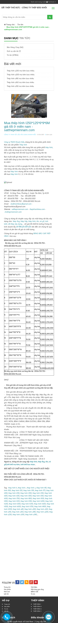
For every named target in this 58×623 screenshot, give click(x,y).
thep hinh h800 (40, 506)
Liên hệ (6, 594)
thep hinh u (31, 488)
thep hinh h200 (39, 501)
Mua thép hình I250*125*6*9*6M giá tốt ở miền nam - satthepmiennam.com (27, 126)
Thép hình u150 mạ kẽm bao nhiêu (20, 86)
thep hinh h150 (26, 501)
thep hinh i (21, 488)
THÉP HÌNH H (37, 606)
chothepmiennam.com (13, 212)
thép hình (49, 147)
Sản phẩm (7, 606)
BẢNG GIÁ (34, 592)
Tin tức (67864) (12, 55)
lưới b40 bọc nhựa (28, 464)
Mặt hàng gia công (37, 589)
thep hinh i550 (38, 496)
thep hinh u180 (30, 512)
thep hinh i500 (26, 496)
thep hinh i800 (26, 498)
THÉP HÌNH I (37, 604)
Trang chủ (10, 25)
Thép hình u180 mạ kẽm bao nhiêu (20, 78)
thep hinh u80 (18, 509)
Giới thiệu (34, 587)
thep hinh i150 (28, 490)
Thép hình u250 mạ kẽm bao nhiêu (20, 71)
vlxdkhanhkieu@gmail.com (20, 204)
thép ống (16, 221)
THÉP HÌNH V (37, 611)
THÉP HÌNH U (37, 609)
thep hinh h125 (14, 501)
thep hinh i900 (38, 498)
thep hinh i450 (14, 496)
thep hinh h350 (27, 504)
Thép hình (23, 145)
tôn (38, 221)
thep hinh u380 (31, 515)
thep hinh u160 (18, 512)
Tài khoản (51, 2)
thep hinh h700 (27, 506)
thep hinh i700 (14, 498)
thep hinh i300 (26, 493)
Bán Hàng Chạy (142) (15, 47)
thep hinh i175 (40, 490)
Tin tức (20, 25)
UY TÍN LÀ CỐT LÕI (23, 227)
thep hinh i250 (14, 493)
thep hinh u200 (42, 512)
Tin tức (6, 609)
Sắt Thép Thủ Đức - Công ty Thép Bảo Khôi (24, 7)
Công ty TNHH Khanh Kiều (14, 142)
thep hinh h (12, 488)
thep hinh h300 (14, 504)
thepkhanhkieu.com (37, 209)
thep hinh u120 (42, 509)
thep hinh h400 (40, 504)
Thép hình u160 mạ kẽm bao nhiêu (20, 82)
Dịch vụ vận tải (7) (14, 51)
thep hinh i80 (42, 488)
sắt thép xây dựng (15, 224)
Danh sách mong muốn (38, 2)
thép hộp (24, 221)
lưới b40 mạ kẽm (13, 464)
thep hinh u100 (30, 509)
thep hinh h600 (15, 506)
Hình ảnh (7, 592)
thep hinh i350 (38, 493)
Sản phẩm (7, 589)
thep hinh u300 (18, 515)
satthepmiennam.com (20, 209)
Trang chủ (7, 604)
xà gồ (42, 221)
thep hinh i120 (17, 490)
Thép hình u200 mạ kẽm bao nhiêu (20, 75)
